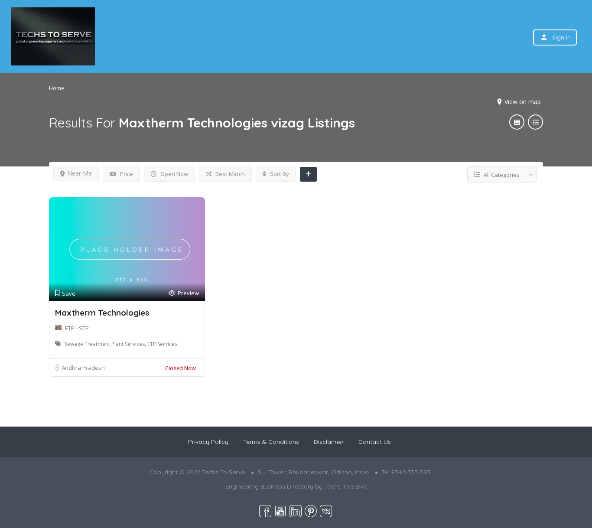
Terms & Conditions (271, 442)
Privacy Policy (208, 442)
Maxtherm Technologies (102, 312)
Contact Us (374, 442)
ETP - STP (77, 328)
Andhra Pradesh (83, 368)
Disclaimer (329, 442)
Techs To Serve (345, 486)
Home (56, 88)
